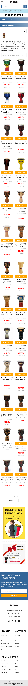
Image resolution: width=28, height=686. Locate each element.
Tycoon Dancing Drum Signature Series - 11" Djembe (21, 479)
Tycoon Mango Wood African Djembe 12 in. (7, 209)
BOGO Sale (4, 635)
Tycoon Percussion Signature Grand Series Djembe (21, 244)
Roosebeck (4, 672)
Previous (10, 500)
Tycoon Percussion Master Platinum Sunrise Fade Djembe (7, 314)
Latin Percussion (5, 661)
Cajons (17, 643)
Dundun (17, 646)
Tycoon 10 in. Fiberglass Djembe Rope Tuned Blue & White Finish (7, 111)
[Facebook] (19, 620)
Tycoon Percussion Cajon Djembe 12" (21, 280)
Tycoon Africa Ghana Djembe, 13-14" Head (7, 444)
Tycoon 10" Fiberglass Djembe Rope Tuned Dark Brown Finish (21, 78)
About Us (3, 638)
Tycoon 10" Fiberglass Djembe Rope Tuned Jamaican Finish (7, 78)
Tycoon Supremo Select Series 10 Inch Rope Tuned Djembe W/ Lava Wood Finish (7, 144)
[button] (25, 31)
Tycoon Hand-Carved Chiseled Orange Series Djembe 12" (21, 414)
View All (17, 672)
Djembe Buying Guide (6, 646)
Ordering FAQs (5, 643)
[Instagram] (15, 620)
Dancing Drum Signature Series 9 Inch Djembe (21, 447)
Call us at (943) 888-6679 (14, 616)
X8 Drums (3, 666)
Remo (16, 666)
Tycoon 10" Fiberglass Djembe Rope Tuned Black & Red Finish (21, 111)
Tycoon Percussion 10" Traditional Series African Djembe (7, 281)
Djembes (17, 635)
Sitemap (3, 649)
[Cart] (25, 2)
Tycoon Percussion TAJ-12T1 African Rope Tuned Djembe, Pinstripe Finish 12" (7, 415)
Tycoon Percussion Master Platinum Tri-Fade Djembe (21, 314)
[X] (9, 620)
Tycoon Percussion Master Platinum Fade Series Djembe (7, 347)
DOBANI (17, 663)
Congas (17, 640)
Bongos (17, 638)
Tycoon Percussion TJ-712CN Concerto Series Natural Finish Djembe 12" (7, 245)
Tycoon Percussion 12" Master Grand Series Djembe (7, 379)
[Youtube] (12, 620)
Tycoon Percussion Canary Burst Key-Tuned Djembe (21, 177)
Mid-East (17, 661)
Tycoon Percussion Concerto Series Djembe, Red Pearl (21, 379)
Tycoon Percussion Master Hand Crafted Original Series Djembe (21, 347)
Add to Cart (7, 73)
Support (3, 640)
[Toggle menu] (2, 2)
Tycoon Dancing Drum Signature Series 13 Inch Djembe (7, 479)
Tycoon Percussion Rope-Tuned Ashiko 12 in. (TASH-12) (7, 177)
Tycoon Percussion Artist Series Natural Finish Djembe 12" (21, 210)
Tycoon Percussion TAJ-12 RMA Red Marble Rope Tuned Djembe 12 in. (21, 143)
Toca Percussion (5, 663)
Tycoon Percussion (6, 669)
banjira (16, 669)
